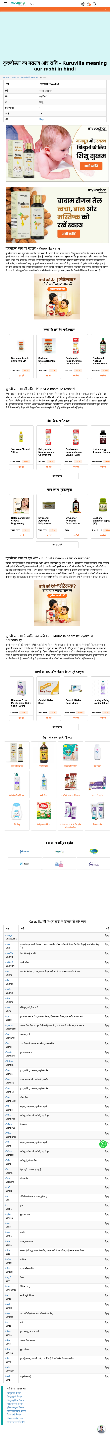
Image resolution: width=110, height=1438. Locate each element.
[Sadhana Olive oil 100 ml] (21, 436)
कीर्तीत (7, 1160)
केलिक (7, 1250)
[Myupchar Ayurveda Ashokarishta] (76, 505)
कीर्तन (7, 1070)
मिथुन (41, 119)
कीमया (7, 1034)
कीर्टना (7, 1079)
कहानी (7, 1187)
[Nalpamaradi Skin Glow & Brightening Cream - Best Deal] (21, 505)
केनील (7, 1340)
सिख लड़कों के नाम (15, 1418)
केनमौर (7, 1367)
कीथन (7, 1178)
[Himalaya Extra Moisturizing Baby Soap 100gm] (21, 687)
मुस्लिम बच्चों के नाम (15, 1404)
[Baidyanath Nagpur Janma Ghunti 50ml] (75, 345)
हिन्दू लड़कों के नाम (14, 1396)
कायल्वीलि (9, 953)
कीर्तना (7, 1097)
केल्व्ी (8, 1277)
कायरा (7, 1007)
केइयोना (8, 1214)
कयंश (7, 980)
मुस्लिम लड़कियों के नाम (16, 1411)
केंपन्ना (7, 1286)
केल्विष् (7, 1268)
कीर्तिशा (8, 1133)
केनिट (7, 1358)
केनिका (8, 1331)
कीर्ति (7, 1106)
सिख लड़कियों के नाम (15, 1421)
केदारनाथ (9, 1025)
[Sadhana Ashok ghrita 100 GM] (21, 345)
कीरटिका (8, 1151)
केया (6, 1196)
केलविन (8, 1259)
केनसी (7, 1376)
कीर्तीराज (8, 1124)
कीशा (7, 1169)
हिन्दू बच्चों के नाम (14, 1393)
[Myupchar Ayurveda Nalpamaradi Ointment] (48, 505)
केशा (6, 1205)
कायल (7, 944)
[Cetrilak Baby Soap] (48, 687)
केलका (7, 1241)
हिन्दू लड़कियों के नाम (15, 1400)
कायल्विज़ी (9, 962)
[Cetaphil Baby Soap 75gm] (76, 687)
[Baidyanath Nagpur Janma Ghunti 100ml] (75, 436)
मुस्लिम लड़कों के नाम (15, 1407)
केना (6, 1295)
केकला (7, 1232)
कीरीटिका (9, 1061)
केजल (7, 1223)
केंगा (6, 1322)
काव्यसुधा (8, 935)
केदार (7, 1016)
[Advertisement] (55, 33)
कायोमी (8, 989)
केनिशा (7, 1349)
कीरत (7, 1043)
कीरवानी (8, 1052)
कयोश (7, 998)
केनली (7, 1304)
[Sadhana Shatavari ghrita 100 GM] (48, 345)
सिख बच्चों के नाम (14, 1414)
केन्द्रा (7, 1313)
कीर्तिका (8, 1115)
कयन (7, 971)
